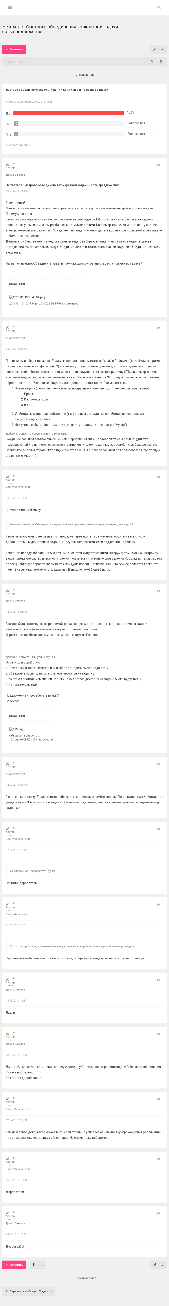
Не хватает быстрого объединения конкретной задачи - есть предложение (62, 185)
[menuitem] (159, 7)
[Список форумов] (84, 11)
